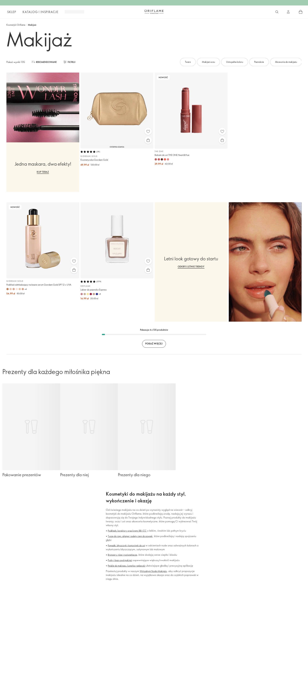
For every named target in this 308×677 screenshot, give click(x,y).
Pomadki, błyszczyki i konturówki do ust (126, 545)
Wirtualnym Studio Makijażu (153, 571)
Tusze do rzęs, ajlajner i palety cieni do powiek (130, 536)
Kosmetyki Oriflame (15, 24)
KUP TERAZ (43, 171)
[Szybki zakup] (148, 140)
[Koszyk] (300, 12)
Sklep (11, 12)
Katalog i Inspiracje (40, 12)
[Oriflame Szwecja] (154, 12)
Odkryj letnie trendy (191, 266)
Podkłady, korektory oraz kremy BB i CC (127, 530)
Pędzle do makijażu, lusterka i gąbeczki (126, 565)
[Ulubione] (148, 131)
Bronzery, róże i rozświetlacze (122, 554)
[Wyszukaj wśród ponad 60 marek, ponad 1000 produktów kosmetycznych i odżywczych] (276, 11)
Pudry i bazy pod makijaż (120, 560)
